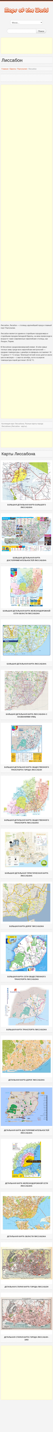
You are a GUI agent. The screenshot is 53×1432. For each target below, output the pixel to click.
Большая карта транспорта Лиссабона (26, 1030)
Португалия (22, 68)
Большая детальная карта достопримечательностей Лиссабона (26, 559)
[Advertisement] (26, 45)
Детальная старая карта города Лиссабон (26, 1287)
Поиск (41, 31)
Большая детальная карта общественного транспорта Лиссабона (26, 821)
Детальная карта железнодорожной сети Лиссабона (26, 1184)
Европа (13, 68)
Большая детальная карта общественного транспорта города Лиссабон (26, 768)
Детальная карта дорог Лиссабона (26, 1080)
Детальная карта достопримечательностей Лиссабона (26, 1131)
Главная (4, 68)
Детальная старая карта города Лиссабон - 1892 (26, 1338)
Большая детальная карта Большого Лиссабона (26, 506)
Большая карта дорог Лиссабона (26, 926)
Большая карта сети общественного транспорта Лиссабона (26, 978)
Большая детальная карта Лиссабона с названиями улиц (26, 715)
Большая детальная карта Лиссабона (26, 664)
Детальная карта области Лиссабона (26, 1236)
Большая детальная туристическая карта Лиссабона (26, 874)
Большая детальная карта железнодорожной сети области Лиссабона (26, 612)
